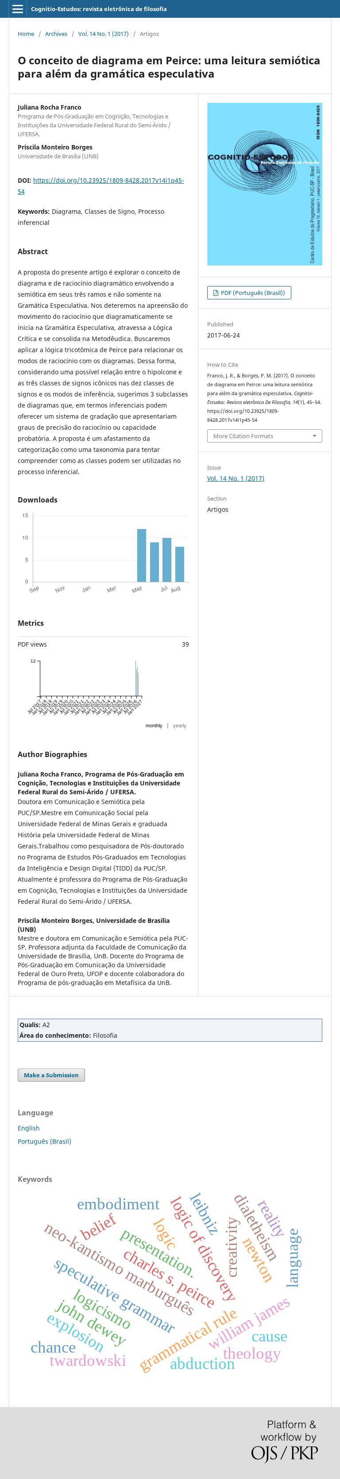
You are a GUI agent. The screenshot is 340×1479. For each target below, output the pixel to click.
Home (26, 34)
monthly (154, 725)
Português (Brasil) (44, 1141)
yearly (179, 725)
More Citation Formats (243, 436)
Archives (56, 34)
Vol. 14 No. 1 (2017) (103, 34)
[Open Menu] (18, 9)
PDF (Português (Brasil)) (252, 293)
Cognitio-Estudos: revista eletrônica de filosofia (99, 9)
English (29, 1128)
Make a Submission (51, 1075)
